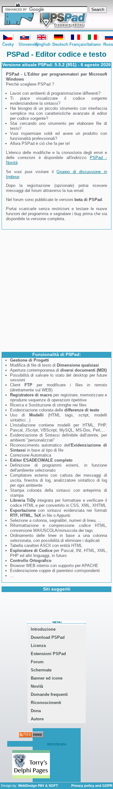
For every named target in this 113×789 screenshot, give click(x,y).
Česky (8, 37)
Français (75, 37)
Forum (37, 661)
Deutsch (58, 37)
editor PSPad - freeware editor (44, 15)
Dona (36, 710)
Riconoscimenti (46, 702)
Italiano (92, 37)
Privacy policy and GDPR (91, 785)
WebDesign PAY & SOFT (38, 785)
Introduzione (43, 629)
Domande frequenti (49, 694)
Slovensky (25, 37)
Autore (37, 719)
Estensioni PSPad (48, 653)
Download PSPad (48, 637)
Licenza (38, 645)
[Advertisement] (56, 290)
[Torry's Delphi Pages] (31, 765)
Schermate (41, 670)
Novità (37, 686)
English (41, 37)
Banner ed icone (46, 678)
